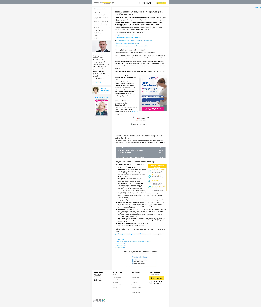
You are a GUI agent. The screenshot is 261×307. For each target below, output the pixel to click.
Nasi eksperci (115, 282)
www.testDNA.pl (97, 282)
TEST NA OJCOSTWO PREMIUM (101, 21)
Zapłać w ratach (121, 243)
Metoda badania (116, 279)
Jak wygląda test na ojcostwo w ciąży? (124, 34)
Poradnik (133, 274)
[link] (95, 90)
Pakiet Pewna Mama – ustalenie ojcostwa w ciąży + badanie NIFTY (133, 241)
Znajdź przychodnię (135, 284)
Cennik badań (120, 239)
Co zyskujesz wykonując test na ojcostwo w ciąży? (127, 43)
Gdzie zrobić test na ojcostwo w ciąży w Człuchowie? (128, 37)
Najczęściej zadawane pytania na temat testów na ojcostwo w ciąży (131, 45)
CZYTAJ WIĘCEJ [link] (97, 82)
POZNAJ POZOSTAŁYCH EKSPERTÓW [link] (105, 90)
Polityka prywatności (136, 292)
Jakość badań (97, 33)
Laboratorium (97, 35)
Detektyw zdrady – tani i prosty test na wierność (100, 24)
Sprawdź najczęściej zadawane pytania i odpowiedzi (128, 234)
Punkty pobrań (121, 247)
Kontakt (96, 38)
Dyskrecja (96, 27)
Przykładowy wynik (135, 279)
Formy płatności (121, 245)
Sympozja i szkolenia (117, 284)
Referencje (115, 287)
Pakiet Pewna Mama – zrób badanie (101, 18)
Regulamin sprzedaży (136, 289)
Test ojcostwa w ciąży (99, 15)
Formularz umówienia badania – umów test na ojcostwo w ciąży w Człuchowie (134, 40)
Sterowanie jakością (117, 277)
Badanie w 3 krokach (136, 277)
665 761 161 (162, 3)
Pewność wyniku (98, 30)
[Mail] (155, 274)
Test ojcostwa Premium (136, 287)
